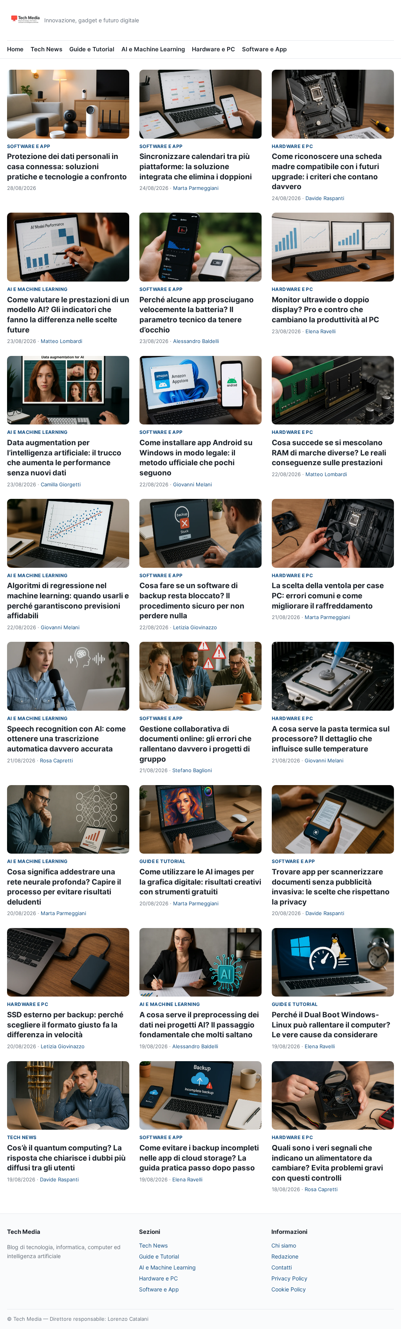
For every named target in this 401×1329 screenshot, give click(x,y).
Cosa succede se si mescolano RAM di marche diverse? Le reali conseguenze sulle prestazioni (329, 452)
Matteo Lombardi (61, 341)
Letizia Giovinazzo (195, 627)
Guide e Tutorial (91, 49)
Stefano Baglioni (192, 770)
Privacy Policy (289, 1278)
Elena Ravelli (320, 331)
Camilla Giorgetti (61, 484)
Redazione (284, 1256)
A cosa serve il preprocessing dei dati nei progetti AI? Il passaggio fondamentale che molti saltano (199, 1024)
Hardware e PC (213, 49)
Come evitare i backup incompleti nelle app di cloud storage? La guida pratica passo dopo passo (199, 1157)
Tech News (46, 49)
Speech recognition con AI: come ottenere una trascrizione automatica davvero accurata (66, 738)
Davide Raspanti (324, 198)
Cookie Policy (288, 1289)
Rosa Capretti (56, 760)
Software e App (264, 49)
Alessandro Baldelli (196, 341)
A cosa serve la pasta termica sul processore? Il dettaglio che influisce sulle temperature (331, 738)
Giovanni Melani (192, 484)
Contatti (281, 1267)
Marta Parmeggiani (196, 188)
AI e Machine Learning (153, 49)
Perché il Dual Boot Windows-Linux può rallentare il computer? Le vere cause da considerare (331, 1024)
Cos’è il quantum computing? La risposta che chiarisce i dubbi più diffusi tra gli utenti (66, 1157)
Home (15, 49)
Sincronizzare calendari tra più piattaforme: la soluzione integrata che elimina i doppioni (195, 166)
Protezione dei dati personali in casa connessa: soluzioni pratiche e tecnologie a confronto (67, 166)
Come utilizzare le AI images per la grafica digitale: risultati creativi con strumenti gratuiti (200, 881)
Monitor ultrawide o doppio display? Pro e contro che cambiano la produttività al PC (325, 309)
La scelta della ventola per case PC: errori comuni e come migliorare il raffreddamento (328, 595)
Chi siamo (283, 1245)
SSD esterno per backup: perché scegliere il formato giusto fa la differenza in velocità (65, 1024)
